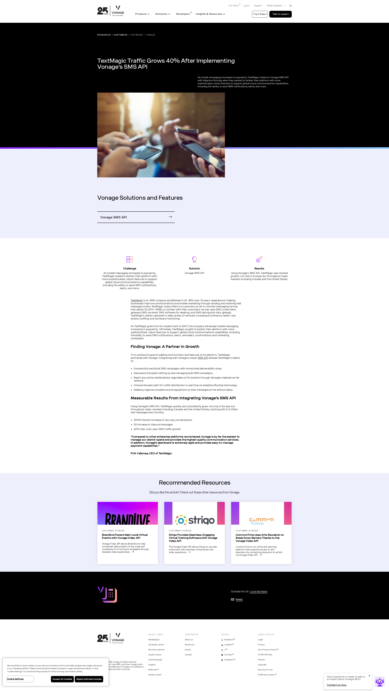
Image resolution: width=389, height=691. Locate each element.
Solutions (161, 14)
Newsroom (189, 645)
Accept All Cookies (62, 679)
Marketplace (154, 640)
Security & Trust (265, 670)
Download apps (155, 660)
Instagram (228, 660)
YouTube (228, 655)
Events (188, 650)
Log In (246, 5)
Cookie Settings (265, 655)
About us (189, 640)
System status (154, 655)
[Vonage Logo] (110, 11)
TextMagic (137, 300)
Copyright (262, 665)
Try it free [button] (259, 14)
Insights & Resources (209, 14)
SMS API (203, 357)
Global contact (155, 675)
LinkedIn (228, 645)
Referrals (152, 670)
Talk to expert (280, 14)
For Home (233, 5)
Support (258, 5)
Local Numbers (258, 591)
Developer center (156, 645)
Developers (183, 14)
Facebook (228, 640)
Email (239, 599)
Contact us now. (337, 685)
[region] (55, 672)
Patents (261, 660)
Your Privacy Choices (267, 650)
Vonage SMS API (113, 217)
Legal (260, 640)
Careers (188, 655)
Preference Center (266, 675)
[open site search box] (290, 6)
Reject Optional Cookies (89, 679)
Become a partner (156, 650)
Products (141, 14)
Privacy (261, 645)
